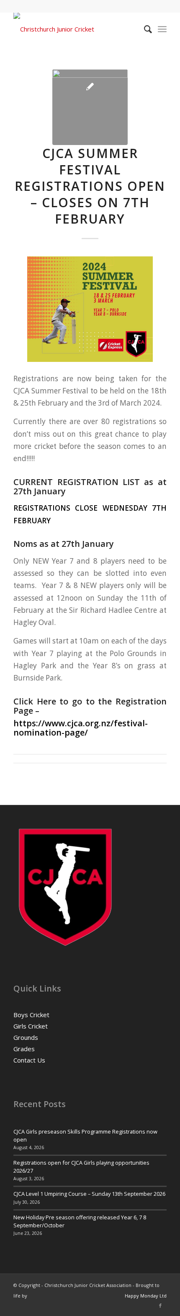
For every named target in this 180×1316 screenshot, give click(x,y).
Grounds (25, 1037)
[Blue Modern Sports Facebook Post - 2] (90, 107)
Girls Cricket (30, 1026)
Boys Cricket (31, 1014)
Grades (24, 1048)
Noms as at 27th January (63, 543)
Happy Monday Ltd (146, 1295)
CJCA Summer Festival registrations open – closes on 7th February (90, 186)
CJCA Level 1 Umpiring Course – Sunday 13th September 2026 (89, 1193)
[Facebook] (160, 1305)
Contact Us (29, 1060)
